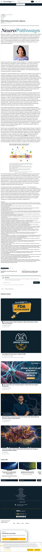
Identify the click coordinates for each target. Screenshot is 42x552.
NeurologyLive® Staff (7, 420)
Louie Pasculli (5, 452)
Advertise (21, 493)
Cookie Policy (8, 547)
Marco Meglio (11, 355)
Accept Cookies (30, 549)
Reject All (37, 549)
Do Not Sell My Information (21, 495)
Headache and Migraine (9, 288)
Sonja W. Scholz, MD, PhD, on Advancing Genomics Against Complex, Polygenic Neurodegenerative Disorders (31, 272)
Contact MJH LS (21, 494)
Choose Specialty (20, 4)
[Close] (40, 544)
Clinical (2, 288)
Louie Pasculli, (5, 355)
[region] (21, 547)
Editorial (21, 490)
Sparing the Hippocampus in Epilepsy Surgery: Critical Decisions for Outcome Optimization (9, 272)
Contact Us (21, 491)
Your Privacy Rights (21, 499)
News (23, 523)
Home (14, 523)
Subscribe (36, 282)
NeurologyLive (3, 15)
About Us (21, 488)
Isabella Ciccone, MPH (7, 325)
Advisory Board (21, 489)
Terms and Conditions (21, 496)
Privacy (21, 498)
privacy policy (21, 284)
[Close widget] (25, 531)
